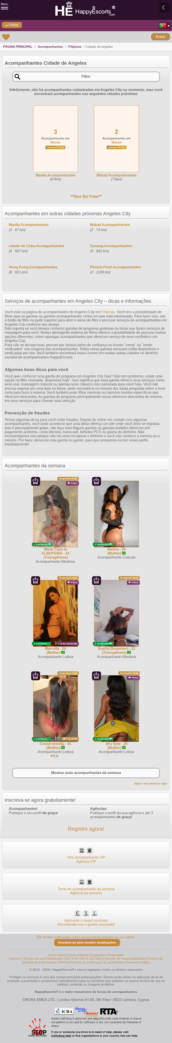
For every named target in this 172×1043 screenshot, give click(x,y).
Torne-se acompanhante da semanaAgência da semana (86, 891)
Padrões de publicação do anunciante (96, 962)
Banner (84, 955)
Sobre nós (55, 955)
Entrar (161, 37)
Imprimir (15, 958)
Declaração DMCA (54, 962)
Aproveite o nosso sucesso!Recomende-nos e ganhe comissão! (86, 922)
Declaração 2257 (59, 958)
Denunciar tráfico (138, 962)
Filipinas (75, 46)
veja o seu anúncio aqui (150, 783)
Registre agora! (86, 829)
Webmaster (116, 955)
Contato (71, 955)
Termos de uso (34, 958)
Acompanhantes (50, 46)
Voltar (14, 25)
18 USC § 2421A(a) (88, 958)
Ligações (98, 955)
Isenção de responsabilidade (125, 958)
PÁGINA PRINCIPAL (17, 46)
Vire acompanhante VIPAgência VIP (86, 859)
